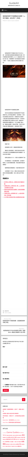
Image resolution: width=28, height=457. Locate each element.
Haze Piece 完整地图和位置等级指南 (12, 422)
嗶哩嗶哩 (4, 437)
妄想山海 (10, 437)
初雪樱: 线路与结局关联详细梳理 (10, 413)
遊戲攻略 (7, 311)
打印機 (21, 437)
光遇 (13, 435)
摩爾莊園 (4, 439)
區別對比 (20, 435)
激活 (3, 441)
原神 (23, 435)
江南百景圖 (21, 439)
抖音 (24, 437)
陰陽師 (7, 446)
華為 (15, 444)
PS (19, 432)
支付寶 (13, 439)
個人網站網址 (6, 378)
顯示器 (16, 446)
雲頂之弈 (9, 446)
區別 (17, 435)
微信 (16, 437)
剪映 (15, 435)
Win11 (5, 435)
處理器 (17, 444)
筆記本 (19, 441)
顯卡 (14, 446)
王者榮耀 (7, 441)
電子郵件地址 (6, 372)
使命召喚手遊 (9, 435)
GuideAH (14, 3)
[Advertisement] (14, 37)
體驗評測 (19, 446)
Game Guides (8, 312)
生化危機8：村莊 (12, 441)
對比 (13, 437)
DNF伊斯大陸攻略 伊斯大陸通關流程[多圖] (14, 197)
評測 (20, 444)
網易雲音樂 (8, 444)
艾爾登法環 (12, 444)
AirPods (5, 432)
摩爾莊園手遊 (9, 439)
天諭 (7, 437)
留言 (4, 346)
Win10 (22, 432)
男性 (17, 441)
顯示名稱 (5, 367)
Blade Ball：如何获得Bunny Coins (11, 420)
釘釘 (4, 446)
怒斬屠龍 (18, 437)
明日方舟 (17, 439)
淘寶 (24, 439)
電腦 (12, 446)
